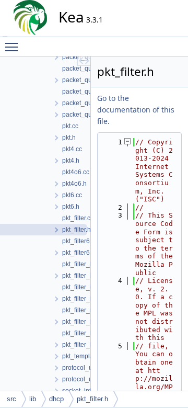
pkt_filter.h (92, 399)
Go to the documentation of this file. (135, 109)
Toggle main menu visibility (13, 46)
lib (32, 399)
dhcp (56, 399)
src (11, 399)
